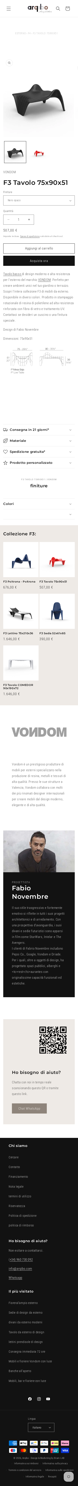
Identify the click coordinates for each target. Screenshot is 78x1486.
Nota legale (16, 1186)
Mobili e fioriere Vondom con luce (30, 1361)
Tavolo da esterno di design (26, 1332)
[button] (8, 8)
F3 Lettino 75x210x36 (18, 633)
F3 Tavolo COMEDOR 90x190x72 (18, 686)
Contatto (14, 1167)
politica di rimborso (21, 1225)
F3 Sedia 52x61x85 (52, 633)
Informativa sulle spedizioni (59, 1470)
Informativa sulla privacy (55, 1463)
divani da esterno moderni (25, 1322)
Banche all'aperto (20, 1371)
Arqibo (25, 1458)
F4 (29, 33)
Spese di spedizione (30, 236)
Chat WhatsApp (29, 1109)
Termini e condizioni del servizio (24, 1470)
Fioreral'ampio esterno (23, 1303)
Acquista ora (39, 261)
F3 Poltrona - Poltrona (19, 581)
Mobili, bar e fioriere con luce (27, 1381)
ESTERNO (20, 33)
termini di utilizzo (20, 1196)
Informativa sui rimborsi (26, 1463)
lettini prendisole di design (26, 1342)
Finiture (7, 192)
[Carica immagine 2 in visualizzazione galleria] (39, 152)
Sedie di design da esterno (26, 1312)
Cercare (13, 1157)
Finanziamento (18, 1176)
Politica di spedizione (22, 1215)
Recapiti (52, 1476)
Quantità (8, 211)
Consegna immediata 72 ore (27, 1351)
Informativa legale (35, 1476)
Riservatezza (17, 1206)
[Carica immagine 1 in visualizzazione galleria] (15, 152)
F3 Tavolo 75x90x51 (53, 581)
